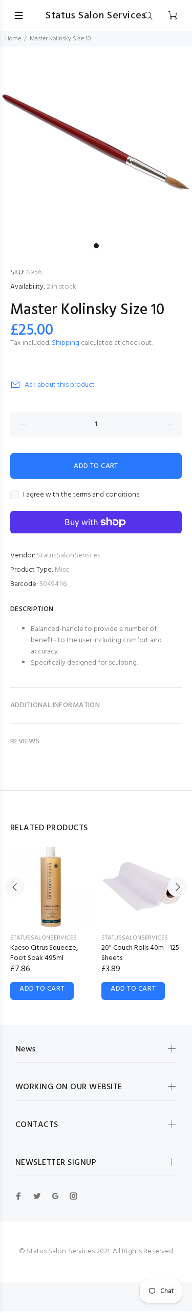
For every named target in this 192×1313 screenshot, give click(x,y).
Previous (15, 887)
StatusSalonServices (68, 555)
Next (177, 887)
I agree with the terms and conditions (81, 495)
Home (13, 39)
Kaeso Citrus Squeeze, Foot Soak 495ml (44, 953)
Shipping (65, 343)
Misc (62, 570)
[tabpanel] (96, 142)
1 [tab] (96, 245)
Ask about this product (60, 385)
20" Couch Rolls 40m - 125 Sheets (140, 953)
